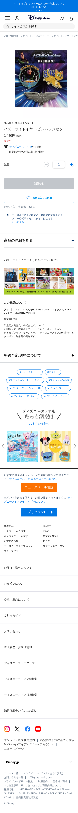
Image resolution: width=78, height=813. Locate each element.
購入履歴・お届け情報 (18, 647)
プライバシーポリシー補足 (18, 781)
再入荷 (46, 541)
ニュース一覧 (11, 773)
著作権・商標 (60, 781)
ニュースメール (14, 748)
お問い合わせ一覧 (13, 777)
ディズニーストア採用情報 (21, 694)
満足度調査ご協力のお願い (21, 710)
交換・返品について (16, 599)
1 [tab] (38, 11)
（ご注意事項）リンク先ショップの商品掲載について (33, 785)
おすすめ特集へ (39, 423)
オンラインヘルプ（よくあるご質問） (44, 773)
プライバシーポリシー (40, 777)
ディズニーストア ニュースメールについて (34, 478)
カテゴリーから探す (15, 531)
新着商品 (9, 526)
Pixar (46, 531)
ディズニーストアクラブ (19, 663)
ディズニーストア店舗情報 (21, 679)
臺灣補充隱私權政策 (27, 797)
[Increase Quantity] (71, 164)
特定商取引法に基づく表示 (57, 740)
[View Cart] (71, 19)
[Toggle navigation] (7, 18)
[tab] (39, 240)
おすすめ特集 (11, 541)
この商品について (15, 302)
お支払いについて (15, 583)
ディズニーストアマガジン (18, 546)
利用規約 (43, 781)
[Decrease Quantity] (46, 164)
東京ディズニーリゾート (56, 546)
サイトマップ (11, 550)
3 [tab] (43, 11)
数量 (7, 164)
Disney (47, 526)
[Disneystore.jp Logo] (39, 18)
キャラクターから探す (16, 536)
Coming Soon (50, 536)
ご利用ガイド (12, 615)
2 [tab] (41, 11)
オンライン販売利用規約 (19, 740)
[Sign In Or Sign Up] (17, 18)
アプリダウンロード (39, 512)
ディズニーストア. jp (20, 146)
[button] (3, 446)
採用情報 (9, 789)
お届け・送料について (18, 567)
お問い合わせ (12, 631)
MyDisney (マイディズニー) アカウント (29, 744)
